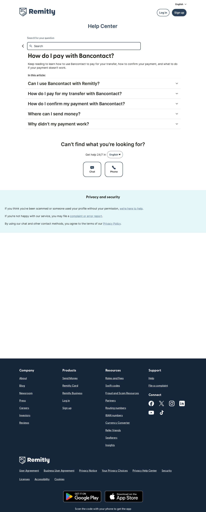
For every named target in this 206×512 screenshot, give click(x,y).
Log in (66, 400)
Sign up (66, 408)
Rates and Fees (114, 378)
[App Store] (124, 496)
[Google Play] (82, 496)
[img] (37, 12)
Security (167, 470)
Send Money (70, 378)
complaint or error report (86, 216)
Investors (24, 415)
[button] (181, 4)
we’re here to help (131, 208)
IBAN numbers (114, 415)
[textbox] (87, 46)
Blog (22, 385)
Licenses (24, 479)
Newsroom (26, 393)
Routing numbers (115, 408)
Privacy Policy (112, 223)
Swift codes (112, 385)
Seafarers (111, 438)
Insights (110, 445)
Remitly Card (70, 385)
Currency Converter (117, 423)
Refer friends (113, 430)
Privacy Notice (88, 470)
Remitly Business (72, 393)
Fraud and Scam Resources (122, 393)
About (23, 378)
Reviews (24, 423)
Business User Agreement (59, 470)
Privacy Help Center (145, 470)
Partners (110, 400)
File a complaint (158, 385)
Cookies (59, 479)
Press (22, 400)
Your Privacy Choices (115, 470)
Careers (24, 408)
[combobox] (115, 154)
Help (151, 378)
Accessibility (42, 479)
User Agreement (29, 470)
